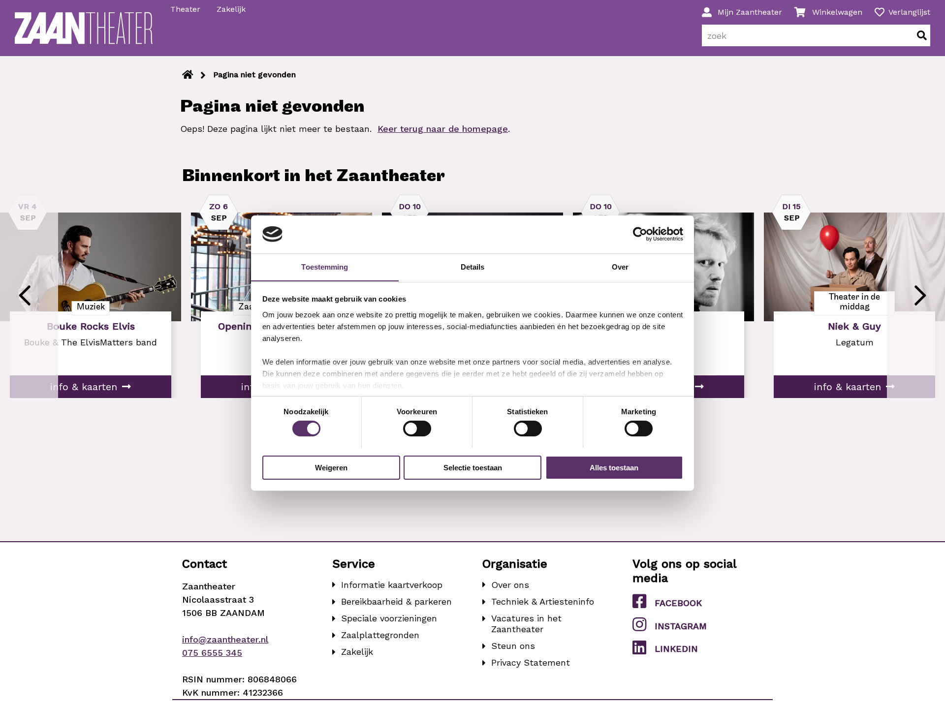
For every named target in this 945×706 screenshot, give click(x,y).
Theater (185, 9)
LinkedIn (676, 649)
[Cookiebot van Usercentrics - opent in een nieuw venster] (640, 234)
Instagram (681, 626)
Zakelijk (231, 9)
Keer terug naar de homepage (443, 128)
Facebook (678, 603)
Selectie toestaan (472, 467)
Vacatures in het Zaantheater (526, 623)
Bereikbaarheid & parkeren (396, 601)
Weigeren (331, 467)
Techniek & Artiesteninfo (542, 601)
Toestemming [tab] (324, 266)
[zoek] (922, 35)
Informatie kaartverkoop (391, 585)
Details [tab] (473, 266)
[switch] (417, 428)
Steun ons (513, 646)
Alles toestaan (614, 467)
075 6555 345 (212, 652)
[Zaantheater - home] (84, 28)
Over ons (510, 585)
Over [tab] (620, 266)
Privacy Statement (530, 662)
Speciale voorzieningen (389, 618)
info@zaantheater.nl (225, 639)
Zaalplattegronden (380, 635)
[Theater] (187, 75)
